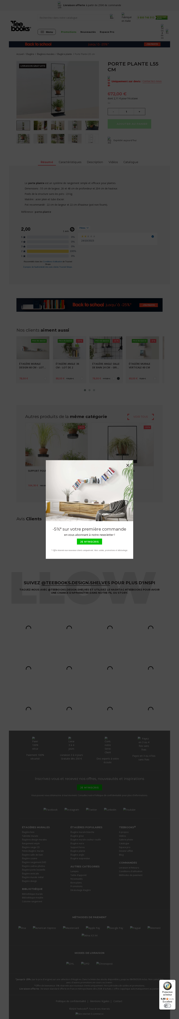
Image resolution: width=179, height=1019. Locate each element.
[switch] (167, 1006)
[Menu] (173, 982)
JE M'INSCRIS (89, 541)
